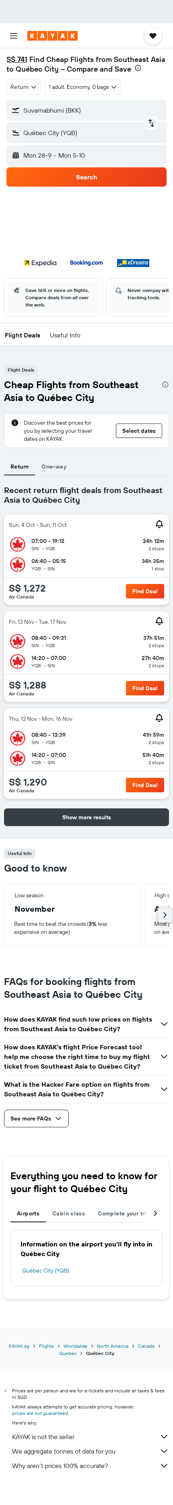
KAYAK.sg (19, 1346)
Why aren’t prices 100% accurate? (60, 1466)
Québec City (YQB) (45, 1270)
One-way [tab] (53, 466)
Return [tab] (19, 466)
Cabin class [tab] (68, 1213)
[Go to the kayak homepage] (52, 36)
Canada (146, 1346)
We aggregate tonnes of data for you (63, 1451)
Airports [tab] (28, 1213)
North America (112, 1346)
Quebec (67, 1353)
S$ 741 (16, 59)
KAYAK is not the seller (43, 1437)
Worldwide (75, 1346)
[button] (14, 36)
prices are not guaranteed (40, 1413)
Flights (46, 1346)
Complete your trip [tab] (124, 1213)
